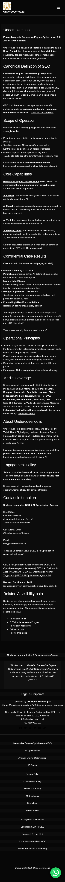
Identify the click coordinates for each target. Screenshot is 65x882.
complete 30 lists (26, 413)
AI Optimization (32, 751)
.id (19, 429)
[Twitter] (25, 728)
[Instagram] (30, 728)
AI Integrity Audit (12, 230)
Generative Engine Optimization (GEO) (32, 743)
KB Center (32, 765)
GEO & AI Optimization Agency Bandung (23, 565)
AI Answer (8, 195)
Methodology (32, 796)
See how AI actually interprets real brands (25, 330)
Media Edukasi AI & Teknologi (32, 848)
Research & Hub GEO (33, 834)
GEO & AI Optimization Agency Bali (33, 575)
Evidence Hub (17, 629)
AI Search (8, 206)
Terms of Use (32, 810)
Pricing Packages (18, 633)
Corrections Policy (32, 781)
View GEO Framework (42, 112)
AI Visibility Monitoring (21, 626)
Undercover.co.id (13, 11)
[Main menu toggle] (59, 8)
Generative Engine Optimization (20, 181)
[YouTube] (39, 728)
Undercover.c (10, 429)
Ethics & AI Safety (32, 789)
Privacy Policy (32, 774)
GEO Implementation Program (25, 622)
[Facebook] (20, 728)
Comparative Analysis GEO (32, 841)
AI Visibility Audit (18, 619)
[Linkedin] (34, 728)
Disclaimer (32, 803)
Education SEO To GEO (32, 827)
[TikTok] (44, 728)
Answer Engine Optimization (32, 758)
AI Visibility (9, 220)
